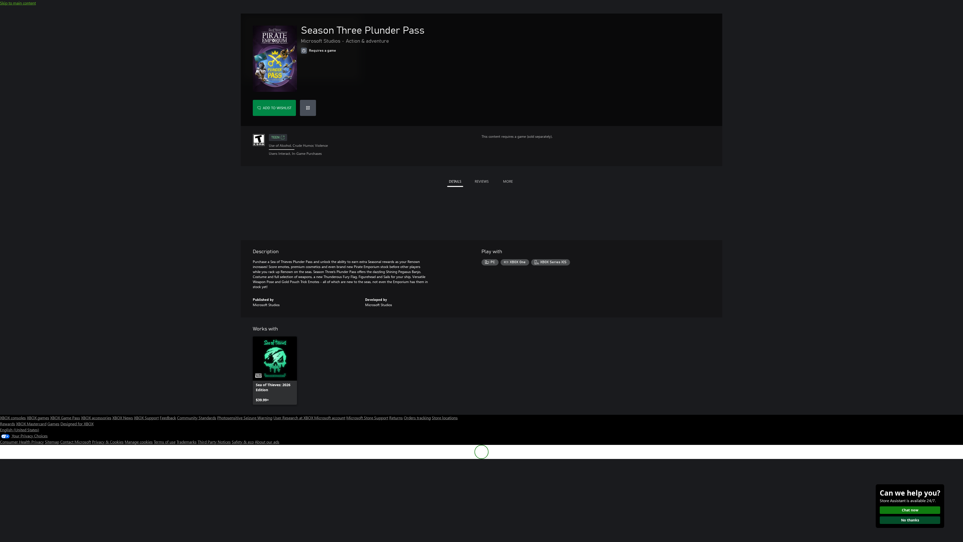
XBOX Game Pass (65, 417)
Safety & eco (243, 441)
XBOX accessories (96, 417)
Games (53, 423)
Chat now (910, 510)
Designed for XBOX (77, 423)
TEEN (275, 137)
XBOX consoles (13, 417)
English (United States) (19, 429)
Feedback (168, 417)
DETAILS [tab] (455, 181)
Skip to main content (18, 3)
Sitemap (52, 441)
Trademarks (187, 441)
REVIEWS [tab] (482, 181)
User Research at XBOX (293, 417)
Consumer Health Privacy (22, 441)
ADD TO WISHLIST (277, 107)
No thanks (910, 520)
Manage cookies (139, 441)
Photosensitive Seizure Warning (244, 417)
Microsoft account (329, 417)
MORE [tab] (508, 181)
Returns (396, 417)
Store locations (445, 417)
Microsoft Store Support (367, 417)
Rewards (7, 423)
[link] (275, 370)
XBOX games (38, 417)
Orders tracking (417, 417)
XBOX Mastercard (31, 423)
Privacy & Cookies (108, 441)
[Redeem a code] (308, 108)
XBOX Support (146, 417)
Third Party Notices (214, 441)
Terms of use (165, 441)
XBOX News (122, 417)
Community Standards (196, 417)
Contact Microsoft (75, 441)
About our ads (267, 441)
